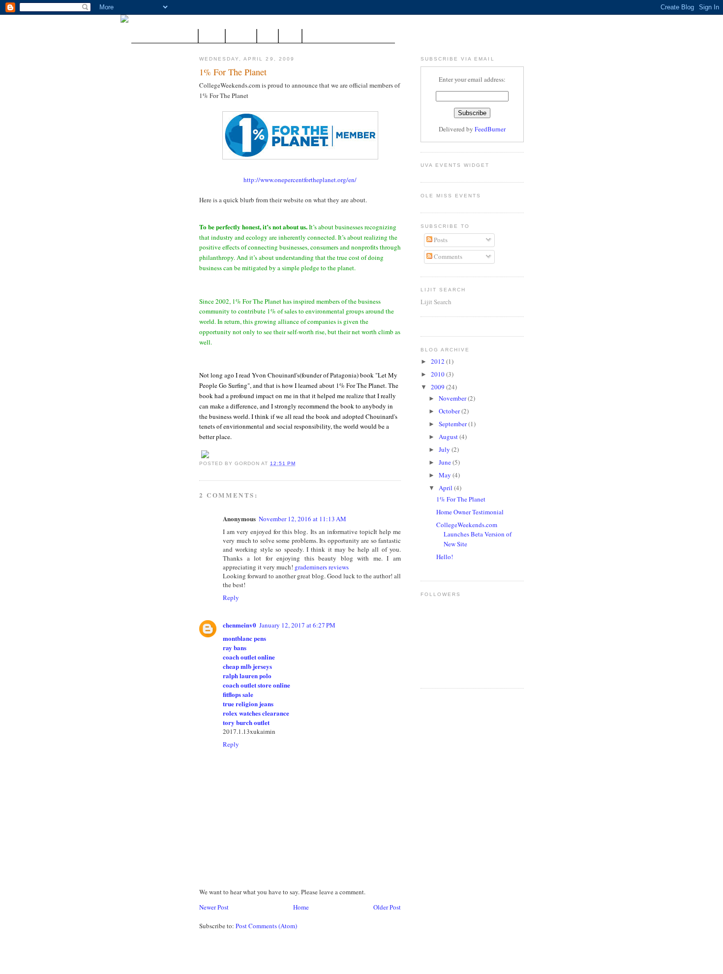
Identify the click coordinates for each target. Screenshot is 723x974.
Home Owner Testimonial (470, 511)
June (445, 462)
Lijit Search (436, 301)
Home (301, 907)
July (445, 449)
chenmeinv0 (239, 624)
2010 (438, 374)
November (453, 398)
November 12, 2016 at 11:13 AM (302, 518)
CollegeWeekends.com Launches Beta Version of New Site (474, 534)
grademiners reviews (322, 567)
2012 (438, 361)
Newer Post (214, 907)
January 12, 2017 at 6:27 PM (297, 625)
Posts (440, 239)
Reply (231, 597)
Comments (447, 256)
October (450, 411)
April (446, 487)
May (445, 475)
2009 (438, 386)
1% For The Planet (233, 72)
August (449, 436)
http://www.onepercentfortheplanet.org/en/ (300, 179)
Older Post (387, 907)
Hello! (444, 556)
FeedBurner (490, 129)
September (453, 423)
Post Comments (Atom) (266, 925)
